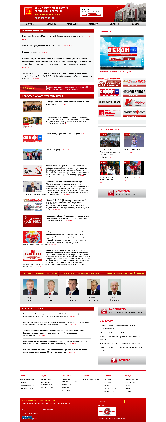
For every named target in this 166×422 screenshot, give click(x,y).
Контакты (23, 382)
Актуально (51, 24)
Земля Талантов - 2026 (132, 149)
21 (94, 14)
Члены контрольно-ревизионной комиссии (125, 273)
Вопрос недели (130, 382)
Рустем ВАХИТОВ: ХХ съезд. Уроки (112, 332)
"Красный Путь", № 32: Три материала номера (65, 200)
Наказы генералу (53, 150)
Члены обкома (66, 384)
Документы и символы (27, 379)
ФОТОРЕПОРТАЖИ (109, 130)
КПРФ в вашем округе (27, 385)
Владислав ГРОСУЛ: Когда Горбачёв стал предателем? (120, 343)
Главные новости (46, 379)
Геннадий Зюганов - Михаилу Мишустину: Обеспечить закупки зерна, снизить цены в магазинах (64, 184)
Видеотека (107, 382)
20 (91, 14)
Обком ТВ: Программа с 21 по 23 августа (63, 134)
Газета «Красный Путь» (111, 388)
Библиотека (107, 385)
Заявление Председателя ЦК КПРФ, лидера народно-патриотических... (53, 333)
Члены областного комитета (90, 273)
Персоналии (72, 24)
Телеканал (93, 24)
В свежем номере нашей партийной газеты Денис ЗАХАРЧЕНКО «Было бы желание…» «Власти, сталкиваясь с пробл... (57, 76)
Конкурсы (128, 388)
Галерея (127, 385)
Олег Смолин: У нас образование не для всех (65, 118)
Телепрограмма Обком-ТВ (91, 379)
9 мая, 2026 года (130, 177)
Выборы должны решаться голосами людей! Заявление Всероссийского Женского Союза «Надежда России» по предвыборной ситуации (66, 234)
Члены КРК (65, 387)
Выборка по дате (109, 391)
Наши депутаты (67, 273)
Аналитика (106, 321)
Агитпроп (114, 24)
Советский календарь (131, 379)
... (47, 45)
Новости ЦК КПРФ (47, 387)
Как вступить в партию (27, 388)
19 (89, 14)
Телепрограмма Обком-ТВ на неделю (115, 72)
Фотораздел (108, 379)
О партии (30, 24)
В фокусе (135, 24)
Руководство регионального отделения (39, 273)
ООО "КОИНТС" (48, 410)
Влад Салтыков (33, 413)
